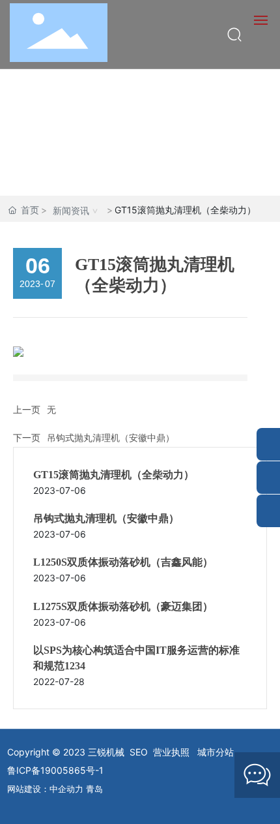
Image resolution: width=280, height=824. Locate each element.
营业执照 (171, 751)
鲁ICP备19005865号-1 (55, 770)
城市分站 (215, 751)
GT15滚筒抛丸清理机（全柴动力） (113, 474)
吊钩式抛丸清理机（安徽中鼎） (111, 437)
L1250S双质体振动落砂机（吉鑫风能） (123, 562)
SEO (139, 751)
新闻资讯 (71, 210)
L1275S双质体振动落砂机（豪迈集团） (123, 606)
